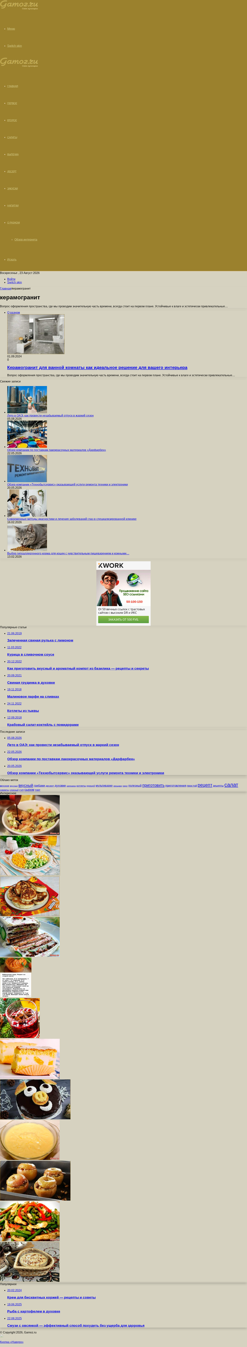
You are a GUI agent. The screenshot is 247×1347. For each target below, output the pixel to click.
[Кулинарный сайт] (19, 8)
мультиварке (104, 785)
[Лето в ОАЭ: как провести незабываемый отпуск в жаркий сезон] (27, 412)
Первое (12, 103)
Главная (5, 288)
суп (21, 789)
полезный (135, 785)
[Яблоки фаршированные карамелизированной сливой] (35, 1199)
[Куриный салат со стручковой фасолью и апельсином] (30, 1240)
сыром (29, 790)
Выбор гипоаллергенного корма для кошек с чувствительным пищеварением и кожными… (68, 553)
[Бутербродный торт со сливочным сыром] (30, 955)
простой (192, 785)
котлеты (81, 785)
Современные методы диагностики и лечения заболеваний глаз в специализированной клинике (72, 518)
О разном (13, 222)
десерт (50, 785)
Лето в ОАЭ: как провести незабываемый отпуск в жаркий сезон (50, 415)
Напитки (13, 205)
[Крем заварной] (30, 1159)
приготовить (153, 785)
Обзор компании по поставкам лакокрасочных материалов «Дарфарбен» (56, 450)
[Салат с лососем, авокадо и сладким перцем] (30, 833)
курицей (91, 786)
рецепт (205, 785)
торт (37, 789)
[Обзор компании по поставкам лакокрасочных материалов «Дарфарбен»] (27, 446)
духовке (60, 785)
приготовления (175, 785)
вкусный (25, 785)
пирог (125, 786)
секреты (4, 790)
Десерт (11, 171)
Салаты (12, 137)
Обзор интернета (25, 239)
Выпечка (13, 154)
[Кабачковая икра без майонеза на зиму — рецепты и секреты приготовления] (15, 996)
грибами (39, 785)
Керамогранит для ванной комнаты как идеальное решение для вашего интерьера (97, 367)
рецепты (218, 785)
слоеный (14, 790)
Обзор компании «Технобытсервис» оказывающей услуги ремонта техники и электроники (67, 484)
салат (231, 785)
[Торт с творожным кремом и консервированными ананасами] (30, 1077)
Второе (12, 120)
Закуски (12, 188)
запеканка (71, 786)
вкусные (14, 786)
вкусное (4, 785)
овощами (117, 786)
